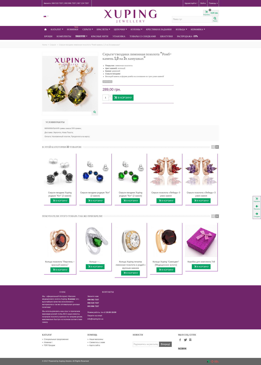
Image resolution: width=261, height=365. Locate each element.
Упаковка (119, 36)
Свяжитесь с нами (96, 342)
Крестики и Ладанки (159, 29)
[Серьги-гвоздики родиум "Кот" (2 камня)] (95, 171)
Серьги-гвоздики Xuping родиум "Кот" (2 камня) (60, 194)
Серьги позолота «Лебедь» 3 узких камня (165, 194)
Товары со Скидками (143, 36)
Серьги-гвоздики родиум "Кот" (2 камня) (95, 194)
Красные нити (99, 36)
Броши (48, 36)
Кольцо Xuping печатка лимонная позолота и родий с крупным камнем (130, 264)
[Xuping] (130, 16)
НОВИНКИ (72, 28)
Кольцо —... (95, 261)
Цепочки (119, 29)
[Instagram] (190, 340)
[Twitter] (185, 340)
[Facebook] (180, 340)
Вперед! (165, 344)
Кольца (180, 29)
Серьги (86, 29)
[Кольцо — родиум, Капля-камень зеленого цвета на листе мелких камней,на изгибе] (95, 241)
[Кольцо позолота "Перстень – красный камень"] (60, 241)
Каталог (56, 29)
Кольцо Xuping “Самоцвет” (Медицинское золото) (166, 263)
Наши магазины (95, 339)
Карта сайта (93, 345)
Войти (203, 3)
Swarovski (80, 36)
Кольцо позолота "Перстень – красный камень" (59, 263)
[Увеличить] (95, 112)
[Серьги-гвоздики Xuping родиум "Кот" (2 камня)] (60, 171)
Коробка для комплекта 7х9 (201, 261)
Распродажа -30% (187, 36)
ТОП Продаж (48, 345)
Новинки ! (47, 342)
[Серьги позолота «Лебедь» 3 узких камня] (166, 171)
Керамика (197, 29)
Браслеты (102, 29)
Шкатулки (166, 36)
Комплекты (64, 36)
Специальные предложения (55, 339)
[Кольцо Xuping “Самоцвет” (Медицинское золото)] (166, 241)
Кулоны (135, 29)
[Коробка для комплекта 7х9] (201, 241)
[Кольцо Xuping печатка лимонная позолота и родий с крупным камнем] (130, 241)
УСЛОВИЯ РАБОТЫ (55, 122)
